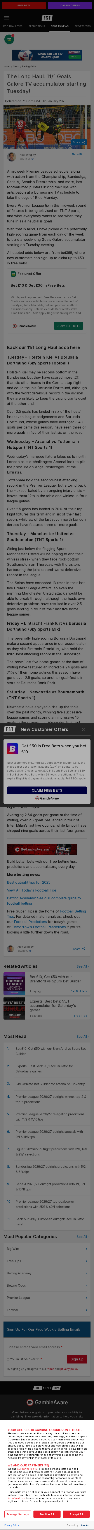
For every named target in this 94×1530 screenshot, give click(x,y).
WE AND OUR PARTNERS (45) (28, 1465)
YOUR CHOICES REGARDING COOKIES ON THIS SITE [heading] (45, 1430)
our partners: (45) (27, 1468)
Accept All (76, 1514)
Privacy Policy (11, 1525)
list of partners (16, 1498)
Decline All (47, 1514)
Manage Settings (18, 1514)
